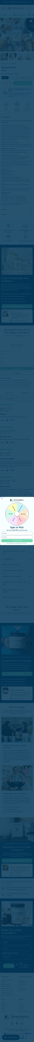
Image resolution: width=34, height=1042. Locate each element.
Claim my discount (17, 540)
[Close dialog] (2, 498)
